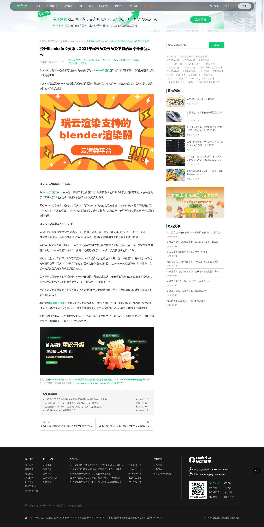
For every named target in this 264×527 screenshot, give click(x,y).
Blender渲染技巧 (122, 60)
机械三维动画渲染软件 (209, 67)
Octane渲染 (194, 75)
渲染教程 (170, 82)
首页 (38, 6)
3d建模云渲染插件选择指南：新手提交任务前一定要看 (192, 242)
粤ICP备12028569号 (68, 518)
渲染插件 (215, 82)
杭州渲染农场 (201, 56)
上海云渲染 (203, 60)
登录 (227, 6)
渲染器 (136, 60)
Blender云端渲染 (92, 60)
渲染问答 (29, 477)
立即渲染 (200, 19)
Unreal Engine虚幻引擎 (201, 78)
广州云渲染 (171, 64)
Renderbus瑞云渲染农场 (133, 379)
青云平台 (47, 473)
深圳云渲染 (185, 64)
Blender (106, 60)
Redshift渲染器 (185, 82)
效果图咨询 (158, 469)
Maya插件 (171, 56)
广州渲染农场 (185, 56)
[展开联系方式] (257, 470)
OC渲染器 (181, 75)
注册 (244, 6)
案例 (91, 6)
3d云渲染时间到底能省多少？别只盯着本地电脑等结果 (192, 271)
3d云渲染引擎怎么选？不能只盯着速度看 (185, 300)
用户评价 (29, 482)
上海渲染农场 (172, 60)
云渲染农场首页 (47, 41)
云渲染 (83, 63)
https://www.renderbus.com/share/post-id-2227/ (98, 383)
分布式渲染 (203, 71)
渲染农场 (217, 518)
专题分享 (62, 41)
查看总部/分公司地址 (163, 473)
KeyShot (170, 78)
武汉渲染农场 (188, 60)
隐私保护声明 (31, 490)
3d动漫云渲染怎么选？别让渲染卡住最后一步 (188, 281)
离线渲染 (208, 75)
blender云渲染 (49, 192)
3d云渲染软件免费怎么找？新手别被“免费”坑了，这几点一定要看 (197, 232)
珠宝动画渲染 (188, 71)
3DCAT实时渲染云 (57, 505)
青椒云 (81, 505)
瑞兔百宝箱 (30, 486)
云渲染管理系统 (50, 477)
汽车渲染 (216, 71)
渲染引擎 (182, 78)
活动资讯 (47, 482)
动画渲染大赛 (172, 67)
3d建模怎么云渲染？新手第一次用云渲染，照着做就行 (192, 261)
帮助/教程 (214, 6)
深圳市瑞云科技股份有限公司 (46, 518)
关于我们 (134, 6)
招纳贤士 (29, 469)
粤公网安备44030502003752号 (91, 518)
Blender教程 (77, 41)
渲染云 (197, 64)
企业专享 (47, 465)
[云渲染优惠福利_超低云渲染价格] (97, 351)
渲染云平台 (209, 64)
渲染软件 (73, 63)
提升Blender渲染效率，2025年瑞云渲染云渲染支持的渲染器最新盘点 (119, 41)
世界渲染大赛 (188, 67)
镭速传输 (72, 505)
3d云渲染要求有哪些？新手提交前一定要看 (187, 252)
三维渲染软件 (172, 71)
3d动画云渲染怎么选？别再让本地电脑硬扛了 (188, 291)
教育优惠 (47, 469)
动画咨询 (157, 465)
